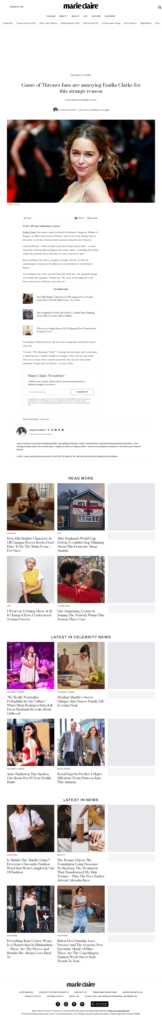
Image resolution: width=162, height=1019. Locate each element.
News (107, 110)
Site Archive (26, 992)
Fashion (51, 16)
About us (74, 996)
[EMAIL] (62, 430)
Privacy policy (33, 996)
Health (75, 16)
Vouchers (110, 16)
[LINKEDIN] (55, 430)
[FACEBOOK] (48, 430)
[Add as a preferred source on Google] (114, 1004)
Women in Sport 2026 (26, 23)
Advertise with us (133, 992)
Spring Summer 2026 (70, 23)
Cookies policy (55, 996)
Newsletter (94, 218)
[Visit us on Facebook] (74, 1004)
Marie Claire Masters (48, 23)
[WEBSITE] (59, 430)
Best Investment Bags (111, 23)
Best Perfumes (130, 23)
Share (29, 218)
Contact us (80, 992)
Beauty (63, 16)
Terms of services (56, 399)
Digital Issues (146, 23)
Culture (96, 16)
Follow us (81, 218)
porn (81, 277)
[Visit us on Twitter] (58, 1004)
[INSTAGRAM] (52, 430)
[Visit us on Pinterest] (82, 1004)
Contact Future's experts (53, 992)
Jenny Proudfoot (68, 110)
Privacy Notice (33, 401)
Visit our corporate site (118, 1011)
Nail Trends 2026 (90, 23)
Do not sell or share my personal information (111, 996)
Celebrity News (80, 75)
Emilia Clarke (29, 232)
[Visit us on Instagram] (66, 1004)
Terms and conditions (105, 992)
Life (85, 16)
